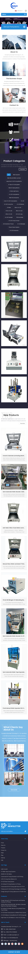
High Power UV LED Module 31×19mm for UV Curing (13, 917)
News (2, 852)
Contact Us (14, 105)
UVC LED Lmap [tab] (19, 214)
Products (3, 847)
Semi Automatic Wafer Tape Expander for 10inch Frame (14, 672)
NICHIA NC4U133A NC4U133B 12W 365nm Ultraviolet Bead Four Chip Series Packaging (13, 905)
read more (22, 169)
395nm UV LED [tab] (18, 207)
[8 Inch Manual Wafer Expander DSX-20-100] (14, 693)
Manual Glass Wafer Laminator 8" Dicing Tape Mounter (14, 564)
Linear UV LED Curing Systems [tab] (10, 201)
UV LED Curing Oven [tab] (8, 204)
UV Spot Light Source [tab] (14, 191)
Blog (2, 855)
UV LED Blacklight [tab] (21, 223)
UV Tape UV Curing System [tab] (14, 184)
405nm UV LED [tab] (9, 214)
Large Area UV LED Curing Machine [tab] (14, 181)
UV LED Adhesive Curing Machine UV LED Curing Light (13, 915)
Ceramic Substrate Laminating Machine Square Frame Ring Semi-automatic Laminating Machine (14, 456)
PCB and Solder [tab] (19, 217)
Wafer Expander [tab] (16, 174)
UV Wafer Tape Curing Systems (8, 871)
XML (2, 860)
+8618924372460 (13, 940)
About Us (14, 52)
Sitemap (3, 857)
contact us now (14, 952)
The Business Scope (14, 78)
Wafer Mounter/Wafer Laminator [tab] (14, 178)
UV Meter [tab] (9, 207)
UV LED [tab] (22, 201)
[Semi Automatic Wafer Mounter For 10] (14, 621)
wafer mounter (4, 869)
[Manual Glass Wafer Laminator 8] (14, 549)
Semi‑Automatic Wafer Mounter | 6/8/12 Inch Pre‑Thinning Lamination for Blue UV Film (14, 492)
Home (2, 842)
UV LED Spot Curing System (7, 881)
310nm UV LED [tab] (9, 210)
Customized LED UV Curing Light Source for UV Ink (13, 886)
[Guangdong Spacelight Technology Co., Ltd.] (14, 5)
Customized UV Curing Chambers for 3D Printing (12, 876)
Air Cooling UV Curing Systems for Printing (11, 884)
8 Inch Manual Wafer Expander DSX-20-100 (14, 708)
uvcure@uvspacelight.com (13, 934)
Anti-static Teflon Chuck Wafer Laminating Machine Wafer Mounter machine (14, 528)
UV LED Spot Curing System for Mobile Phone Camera (13, 912)
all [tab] (8, 174)
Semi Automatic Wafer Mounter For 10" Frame (14, 636)
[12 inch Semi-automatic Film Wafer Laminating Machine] (14, 333)
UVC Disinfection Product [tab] (8, 223)
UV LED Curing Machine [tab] (14, 194)
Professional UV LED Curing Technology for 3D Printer (13, 889)
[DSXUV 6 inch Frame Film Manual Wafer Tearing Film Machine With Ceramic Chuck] (14, 361)
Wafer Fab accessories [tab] (14, 197)
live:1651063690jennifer (12, 937)
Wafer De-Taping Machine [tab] (14, 187)
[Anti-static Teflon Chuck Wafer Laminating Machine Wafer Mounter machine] (14, 277)
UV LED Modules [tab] (20, 204)
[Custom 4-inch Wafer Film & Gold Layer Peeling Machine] (14, 305)
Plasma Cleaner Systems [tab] (14, 227)
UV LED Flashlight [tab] (9, 217)
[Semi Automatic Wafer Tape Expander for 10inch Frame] (14, 657)
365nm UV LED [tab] (19, 210)
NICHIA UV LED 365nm (6, 874)
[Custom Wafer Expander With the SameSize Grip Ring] (14, 389)
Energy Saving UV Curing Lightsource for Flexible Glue (13, 891)
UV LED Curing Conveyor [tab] (14, 220)
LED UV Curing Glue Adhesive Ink (9, 879)
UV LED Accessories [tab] (14, 230)
